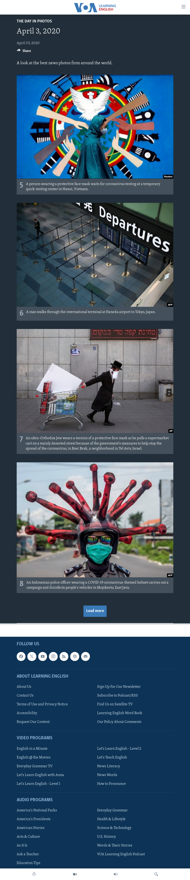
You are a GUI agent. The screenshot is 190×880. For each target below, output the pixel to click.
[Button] (24, 52)
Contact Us (25, 695)
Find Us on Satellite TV (115, 704)
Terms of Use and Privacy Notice (42, 704)
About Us (24, 687)
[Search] (156, 874)
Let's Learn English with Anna (40, 775)
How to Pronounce (111, 784)
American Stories (30, 828)
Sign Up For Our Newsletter (119, 687)
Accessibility (27, 713)
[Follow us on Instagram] (53, 656)
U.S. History (106, 837)
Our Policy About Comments (119, 722)
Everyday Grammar (112, 810)
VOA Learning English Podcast (121, 854)
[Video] (75, 874)
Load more (95, 611)
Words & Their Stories (114, 845)
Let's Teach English (112, 757)
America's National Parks (37, 810)
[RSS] (64, 656)
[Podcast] (74, 656)
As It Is (22, 845)
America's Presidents (34, 819)
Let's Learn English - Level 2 (119, 749)
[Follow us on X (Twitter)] (31, 656)
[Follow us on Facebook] (21, 656)
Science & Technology (114, 828)
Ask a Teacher (28, 854)
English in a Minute (32, 749)
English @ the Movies (34, 757)
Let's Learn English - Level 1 (38, 784)
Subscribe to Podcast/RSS (117, 695)
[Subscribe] (85, 656)
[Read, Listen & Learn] (34, 874)
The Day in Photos (34, 21)
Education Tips (28, 863)
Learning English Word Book (119, 713)
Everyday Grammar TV (35, 766)
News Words (107, 775)
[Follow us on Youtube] (42, 656)
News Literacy (108, 766)
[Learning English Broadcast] (116, 874)
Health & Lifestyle (111, 819)
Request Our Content (33, 722)
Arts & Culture (28, 837)
